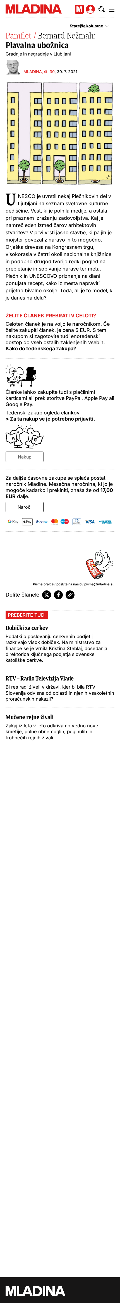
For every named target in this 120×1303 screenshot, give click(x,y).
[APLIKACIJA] (79, 9)
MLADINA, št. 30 (39, 71)
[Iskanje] (101, 9)
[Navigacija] (111, 9)
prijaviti (84, 419)
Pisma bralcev (44, 584)
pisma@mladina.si (98, 584)
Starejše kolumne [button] (86, 26)
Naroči (25, 507)
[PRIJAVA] (90, 9)
